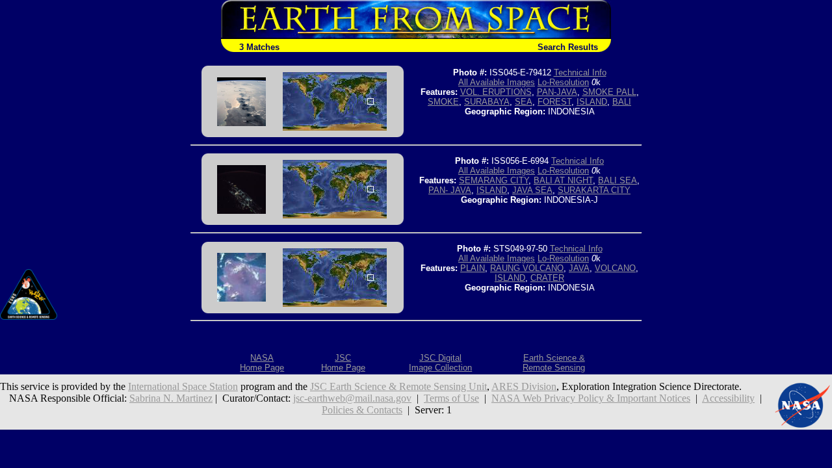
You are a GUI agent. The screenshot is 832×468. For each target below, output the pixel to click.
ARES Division (523, 386)
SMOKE (443, 102)
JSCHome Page (343, 362)
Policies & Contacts (362, 409)
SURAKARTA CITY (594, 190)
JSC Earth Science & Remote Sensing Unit (398, 386)
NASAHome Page (262, 362)
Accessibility (728, 398)
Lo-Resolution (563, 82)
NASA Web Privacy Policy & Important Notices (590, 398)
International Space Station (183, 386)
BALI (621, 102)
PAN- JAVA (449, 190)
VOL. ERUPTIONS (496, 92)
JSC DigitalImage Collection (440, 362)
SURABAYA (487, 102)
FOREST (554, 102)
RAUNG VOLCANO (527, 268)
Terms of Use (451, 398)
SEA (523, 102)
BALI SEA (617, 180)
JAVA (579, 268)
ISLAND (592, 102)
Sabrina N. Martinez (171, 398)
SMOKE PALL (609, 92)
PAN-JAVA (557, 92)
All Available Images (496, 82)
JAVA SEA (532, 190)
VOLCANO (615, 268)
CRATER (547, 278)
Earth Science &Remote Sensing (554, 362)
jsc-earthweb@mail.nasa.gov (352, 398)
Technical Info (580, 72)
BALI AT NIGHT (563, 180)
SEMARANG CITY (493, 180)
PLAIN (472, 268)
